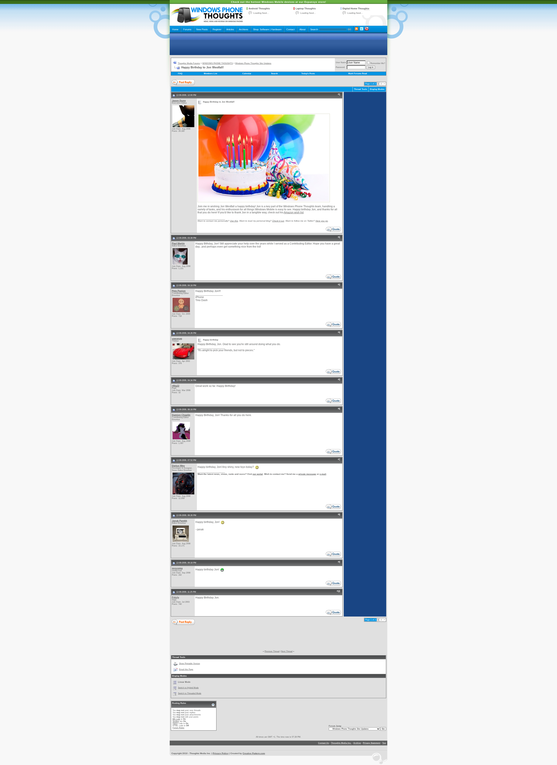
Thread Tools (360, 89)
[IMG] (175, 723)
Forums (187, 29)
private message (307, 474)
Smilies (176, 721)
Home (175, 29)
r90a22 (175, 385)
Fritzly (175, 597)
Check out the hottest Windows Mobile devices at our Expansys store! (278, 2)
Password (340, 67)
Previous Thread (272, 651)
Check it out (278, 221)
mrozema (177, 568)
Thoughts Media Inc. (341, 743)
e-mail (323, 474)
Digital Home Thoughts (355, 8)
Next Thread (286, 651)
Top (384, 743)
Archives (243, 29)
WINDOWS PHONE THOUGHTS (217, 63)
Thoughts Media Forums (189, 63)
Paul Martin (178, 243)
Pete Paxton (179, 291)
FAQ (180, 73)
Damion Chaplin (181, 415)
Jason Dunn (179, 100)
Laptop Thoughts (305, 8)
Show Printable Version (189, 663)
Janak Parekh (179, 520)
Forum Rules (178, 728)
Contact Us (323, 743)
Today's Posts (308, 73)
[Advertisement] (278, 44)
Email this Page (186, 669)
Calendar (246, 73)
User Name (341, 62)
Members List (210, 73)
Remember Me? (378, 63)
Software (264, 29)
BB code (176, 719)
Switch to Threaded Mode (189, 693)
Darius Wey (178, 465)
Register (217, 29)
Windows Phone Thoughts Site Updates (253, 63)
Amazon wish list (294, 212)
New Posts (202, 29)
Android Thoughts (259, 8)
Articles (230, 29)
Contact (290, 29)
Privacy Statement (371, 743)
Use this (234, 221)
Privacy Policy (220, 753)
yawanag (177, 338)
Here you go (321, 221)
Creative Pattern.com (254, 753)
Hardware (276, 29)
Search (314, 29)
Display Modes (377, 89)
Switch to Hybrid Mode (188, 688)
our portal (258, 474)
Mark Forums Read (357, 73)
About (302, 29)
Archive (357, 743)
